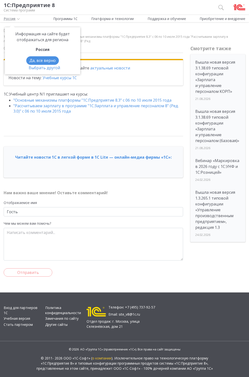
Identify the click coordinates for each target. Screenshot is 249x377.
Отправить (28, 272)
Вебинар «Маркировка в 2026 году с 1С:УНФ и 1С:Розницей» (217, 166)
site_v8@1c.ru (129, 314)
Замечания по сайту (62, 318)
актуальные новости (110, 68)
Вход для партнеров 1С (20, 310)
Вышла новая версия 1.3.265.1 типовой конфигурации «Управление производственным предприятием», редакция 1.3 (215, 210)
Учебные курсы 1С (60, 77)
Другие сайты (56, 324)
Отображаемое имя (20, 202)
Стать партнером (18, 324)
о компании (101, 358)
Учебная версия (17, 318)
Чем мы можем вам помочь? (27, 223)
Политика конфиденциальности (63, 310)
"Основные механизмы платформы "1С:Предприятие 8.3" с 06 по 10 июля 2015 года (92, 100)
